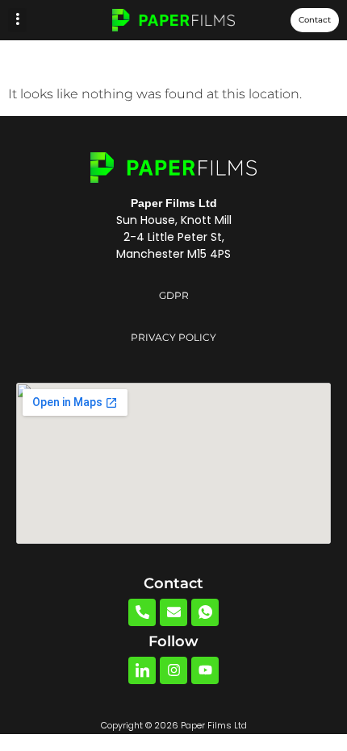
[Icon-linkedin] (142, 670)
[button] (17, 20)
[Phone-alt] (142, 612)
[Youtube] (205, 670)
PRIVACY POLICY (173, 337)
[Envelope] (173, 612)
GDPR (174, 295)
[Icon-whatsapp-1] (205, 612)
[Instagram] (173, 670)
